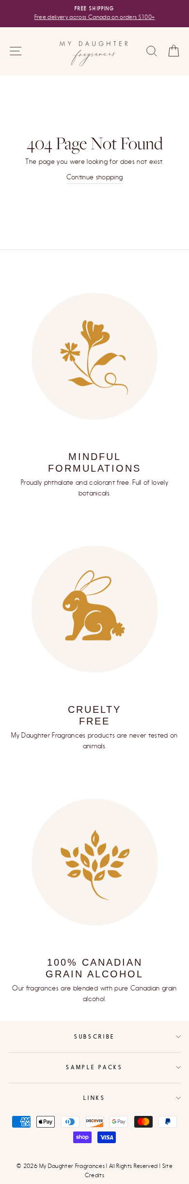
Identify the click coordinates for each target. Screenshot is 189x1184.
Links (94, 1097)
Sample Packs (94, 1067)
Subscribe (94, 1036)
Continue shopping (94, 177)
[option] (94, 13)
